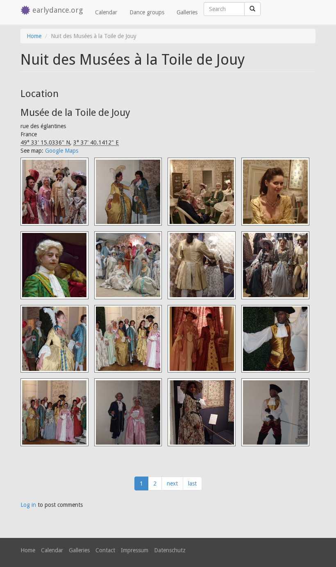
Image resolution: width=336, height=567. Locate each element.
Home (34, 36)
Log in (28, 504)
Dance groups (146, 12)
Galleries (187, 12)
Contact (105, 550)
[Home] (26, 10)
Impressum (134, 550)
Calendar (106, 12)
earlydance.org (57, 10)
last (192, 483)
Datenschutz (170, 550)
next (172, 483)
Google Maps (61, 150)
